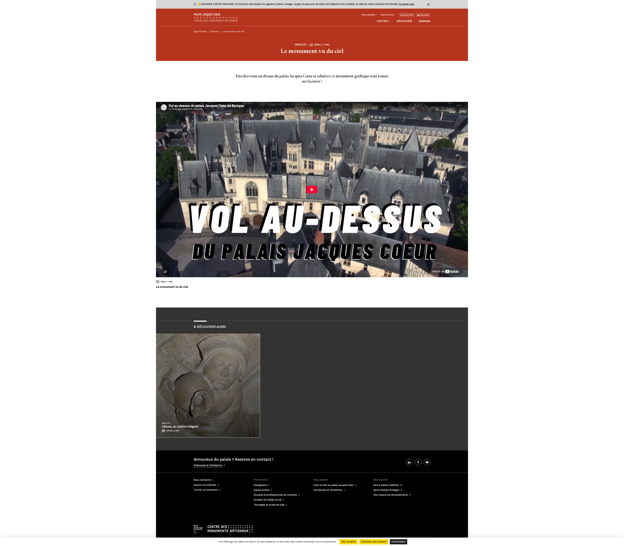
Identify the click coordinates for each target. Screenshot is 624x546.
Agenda (424, 21)
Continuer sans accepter (374, 541)
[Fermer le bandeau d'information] (428, 4)
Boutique (424, 15)
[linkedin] (409, 462)
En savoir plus (406, 4)
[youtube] (427, 462)
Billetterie (408, 15)
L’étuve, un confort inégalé (180, 427)
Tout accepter (348, 541)
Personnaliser (398, 541)
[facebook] (418, 462)
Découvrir (404, 21)
